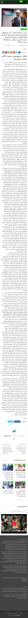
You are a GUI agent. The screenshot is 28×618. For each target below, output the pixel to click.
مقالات (22, 29)
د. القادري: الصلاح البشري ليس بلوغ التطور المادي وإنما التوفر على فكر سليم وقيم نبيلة (7, 450)
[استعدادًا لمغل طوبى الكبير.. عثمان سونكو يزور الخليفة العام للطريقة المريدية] (20, 467)
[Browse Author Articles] (14, 431)
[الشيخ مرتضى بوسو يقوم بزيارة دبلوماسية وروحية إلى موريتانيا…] (8, 485)
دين (25, 29)
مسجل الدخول (18, 511)
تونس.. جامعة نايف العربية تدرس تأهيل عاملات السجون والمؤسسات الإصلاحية (21, 450)
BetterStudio (17, 615)
